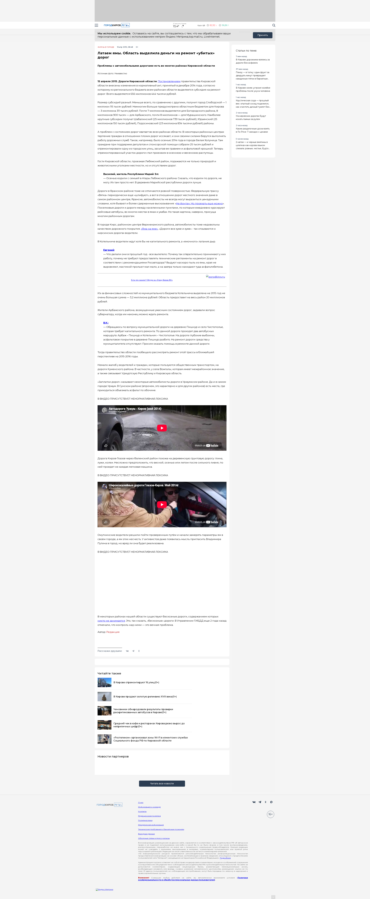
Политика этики (145, 820)
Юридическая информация (151, 825)
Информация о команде (149, 807)
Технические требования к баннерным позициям (161, 829)
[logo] (109, 804)
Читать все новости (162, 783)
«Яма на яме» (149, 228)
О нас (140, 802)
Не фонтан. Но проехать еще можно (199, 203)
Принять (262, 35)
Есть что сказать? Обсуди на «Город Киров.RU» (152, 280)
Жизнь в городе (106, 47)
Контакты (142, 811)
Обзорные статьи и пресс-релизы (154, 838)
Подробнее (225, 858)
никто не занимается (111, 620)
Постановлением (169, 81)
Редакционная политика (149, 816)
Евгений (108, 250)
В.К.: (106, 322)
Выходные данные (146, 834)
